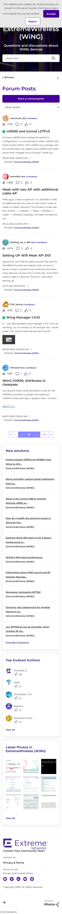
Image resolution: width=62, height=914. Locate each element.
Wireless (9, 77)
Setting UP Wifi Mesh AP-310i (26, 255)
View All (10, 818)
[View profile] (5, 118)
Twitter (12, 879)
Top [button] (4, 902)
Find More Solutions (17, 642)
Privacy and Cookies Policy (18, 873)
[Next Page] (51, 435)
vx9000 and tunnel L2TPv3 (28, 131)
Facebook (5, 879)
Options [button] (57, 78)
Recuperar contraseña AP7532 (23, 592)
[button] (51, 14)
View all (10, 729)
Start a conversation (31, 98)
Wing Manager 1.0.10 (23, 317)
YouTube (25, 879)
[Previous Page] (10, 435)
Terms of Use (10, 869)
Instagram (32, 879)
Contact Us (9, 857)
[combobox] (31, 58)
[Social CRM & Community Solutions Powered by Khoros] (52, 903)
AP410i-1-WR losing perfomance (24, 557)
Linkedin (18, 879)
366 (44, 434)
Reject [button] (32, 21)
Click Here (43, 8)
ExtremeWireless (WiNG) (27, 162)
